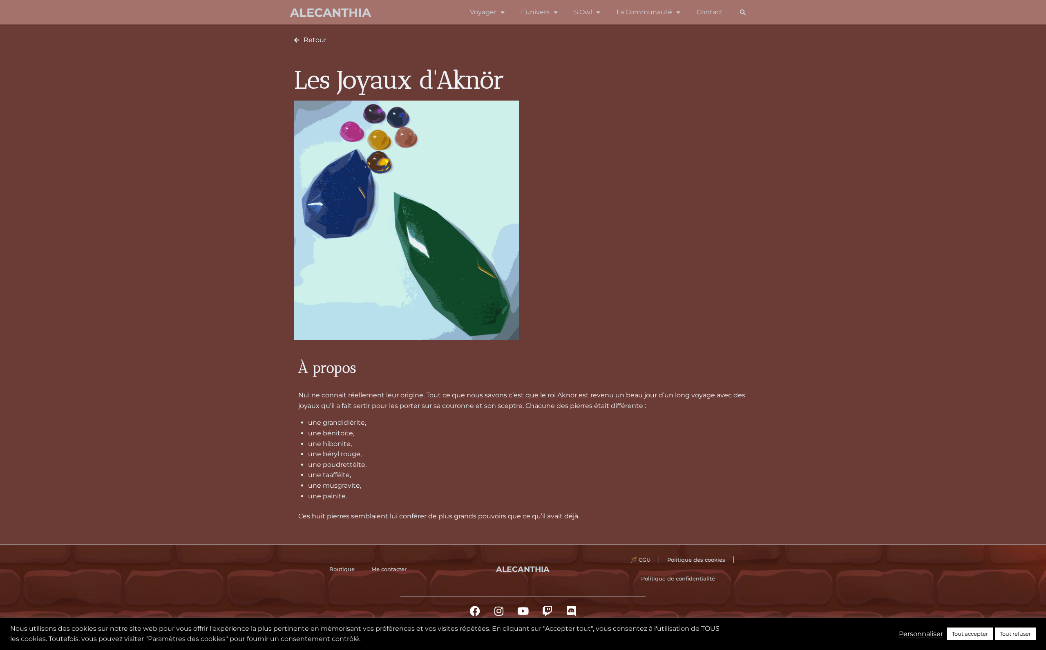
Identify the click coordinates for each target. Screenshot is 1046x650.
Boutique (342, 569)
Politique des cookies (696, 559)
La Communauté (644, 12)
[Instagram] (499, 611)
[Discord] (571, 611)
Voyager (483, 12)
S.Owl (583, 12)
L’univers (535, 12)
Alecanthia (330, 12)
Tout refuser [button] (1015, 633)
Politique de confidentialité (678, 578)
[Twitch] (547, 611)
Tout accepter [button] (970, 633)
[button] (743, 12)
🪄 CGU (640, 559)
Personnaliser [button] (921, 634)
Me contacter (389, 569)
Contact (710, 12)
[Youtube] (523, 611)
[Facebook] (475, 611)
